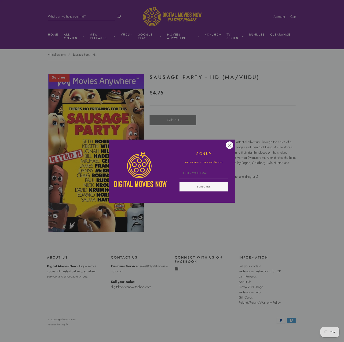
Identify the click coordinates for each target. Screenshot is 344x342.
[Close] (229, 145)
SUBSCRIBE (204, 186)
